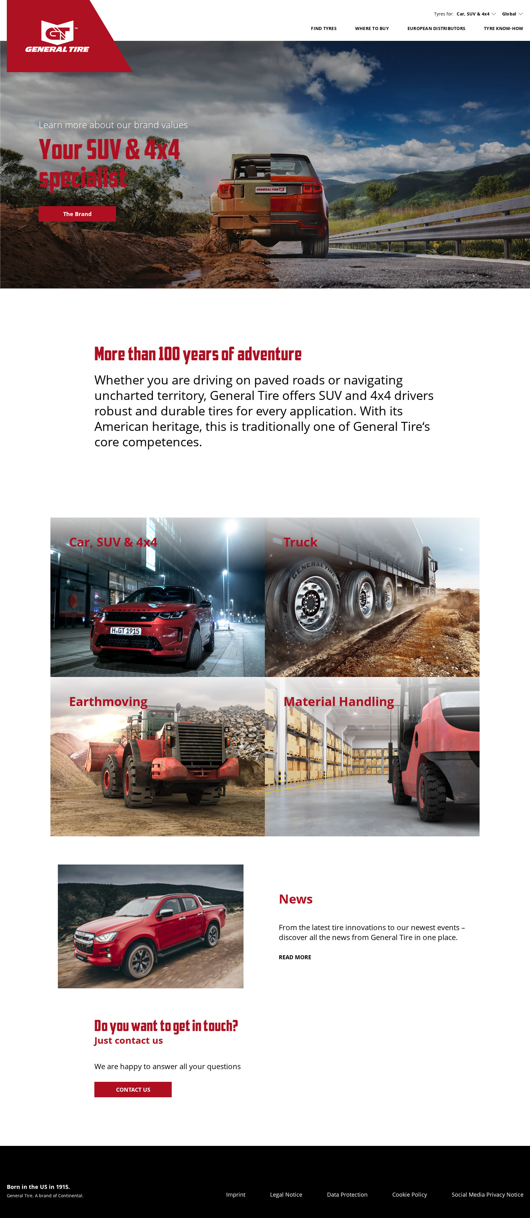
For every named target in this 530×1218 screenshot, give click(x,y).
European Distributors (436, 28)
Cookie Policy (409, 1194)
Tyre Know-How (503, 28)
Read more (295, 957)
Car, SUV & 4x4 (473, 14)
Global (509, 14)
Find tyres (324, 28)
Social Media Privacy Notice (488, 1194)
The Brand (77, 214)
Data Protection (347, 1194)
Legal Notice (286, 1194)
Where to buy (372, 28)
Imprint (235, 1194)
